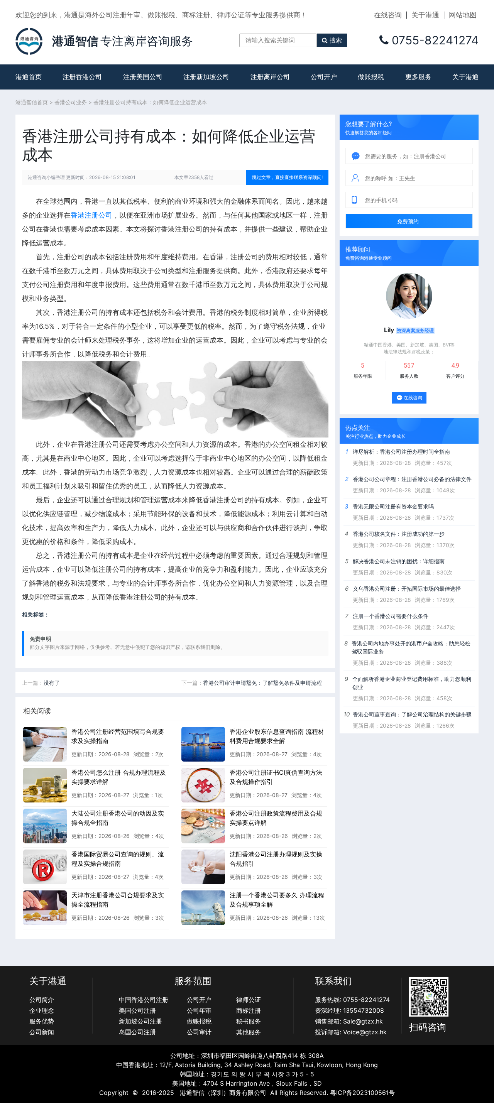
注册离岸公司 (270, 77)
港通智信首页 (31, 102)
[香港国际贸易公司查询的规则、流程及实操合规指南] (45, 866)
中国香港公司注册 (143, 999)
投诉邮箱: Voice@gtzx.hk (351, 1032)
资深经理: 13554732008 (349, 1010)
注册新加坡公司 (206, 77)
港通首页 (28, 77)
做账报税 (371, 77)
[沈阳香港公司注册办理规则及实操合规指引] (203, 866)
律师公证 (248, 999)
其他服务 (248, 1032)
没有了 (52, 682)
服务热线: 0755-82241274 (352, 999)
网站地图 (463, 15)
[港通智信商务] (28, 40)
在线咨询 (388, 15)
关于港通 (425, 15)
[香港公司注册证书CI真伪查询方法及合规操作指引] (203, 785)
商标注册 (248, 1010)
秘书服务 (248, 1021)
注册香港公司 (82, 77)
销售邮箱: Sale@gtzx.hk (349, 1021)
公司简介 (41, 999)
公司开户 (324, 77)
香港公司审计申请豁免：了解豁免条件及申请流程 (262, 682)
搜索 (336, 40)
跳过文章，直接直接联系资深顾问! (287, 177)
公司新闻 (41, 1032)
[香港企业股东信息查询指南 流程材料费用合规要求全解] (203, 744)
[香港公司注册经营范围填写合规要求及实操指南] (45, 744)
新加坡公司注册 (140, 1021)
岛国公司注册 (137, 1032)
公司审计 (199, 1032)
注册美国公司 (142, 77)
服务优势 (41, 1021)
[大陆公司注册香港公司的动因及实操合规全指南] (45, 825)
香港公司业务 (70, 102)
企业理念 (41, 1010)
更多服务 (418, 77)
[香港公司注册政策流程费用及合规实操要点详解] (203, 825)
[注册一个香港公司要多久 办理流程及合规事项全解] (203, 907)
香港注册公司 (91, 215)
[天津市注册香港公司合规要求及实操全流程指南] (45, 907)
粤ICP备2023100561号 (362, 1092)
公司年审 (199, 1010)
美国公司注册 (137, 1010)
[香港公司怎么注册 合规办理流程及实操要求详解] (45, 785)
